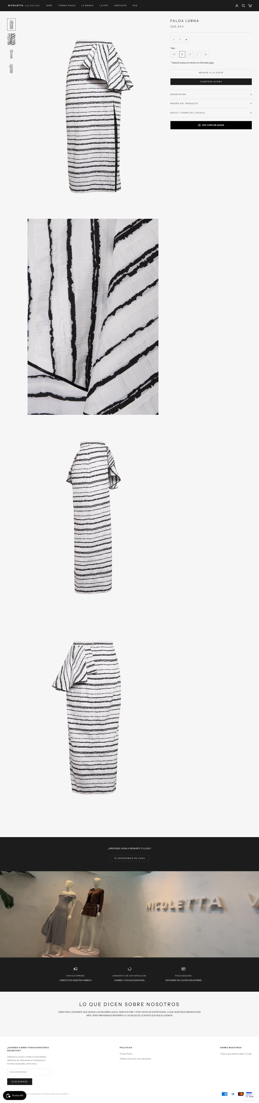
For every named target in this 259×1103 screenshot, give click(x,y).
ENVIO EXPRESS (75, 976)
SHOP (49, 5)
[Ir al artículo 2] (11, 39)
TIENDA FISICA (67, 5)
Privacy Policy (126, 1053)
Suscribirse (20, 1081)
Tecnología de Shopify (55, 1094)
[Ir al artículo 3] (11, 54)
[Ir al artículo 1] (11, 24)
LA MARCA (88, 5)
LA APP (104, 5)
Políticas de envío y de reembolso (135, 1058)
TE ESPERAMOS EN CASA (129, 858)
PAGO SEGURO (183, 976)
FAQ (135, 5)
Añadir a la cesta (211, 72)
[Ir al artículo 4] (11, 68)
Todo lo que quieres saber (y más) (236, 1053)
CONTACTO (120, 5)
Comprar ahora (211, 81)
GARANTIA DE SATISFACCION (129, 976)
